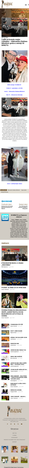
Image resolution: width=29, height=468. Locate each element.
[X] (18, 424)
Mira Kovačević (13, 358)
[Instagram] (11, 424)
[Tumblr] (14, 424)
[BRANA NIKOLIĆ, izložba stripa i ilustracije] (5, 385)
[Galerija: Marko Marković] (24, 460)
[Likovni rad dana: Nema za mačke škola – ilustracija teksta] (5, 364)
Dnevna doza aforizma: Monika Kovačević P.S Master (7, 207)
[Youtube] (21, 424)
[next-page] (5, 321)
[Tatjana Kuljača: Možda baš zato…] (5, 371)
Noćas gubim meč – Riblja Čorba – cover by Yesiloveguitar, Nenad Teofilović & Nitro (18, 377)
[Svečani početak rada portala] (14, 460)
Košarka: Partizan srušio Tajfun (18, 337)
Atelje (3, 359)
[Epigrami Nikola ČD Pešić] (5, 326)
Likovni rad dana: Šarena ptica (18, 350)
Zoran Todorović (5, 289)
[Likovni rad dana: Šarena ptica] (5, 351)
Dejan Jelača (23, 190)
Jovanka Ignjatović (14, 351)
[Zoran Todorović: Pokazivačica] (24, 449)
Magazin (3, 334)
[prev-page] (2, 321)
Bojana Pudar (13, 332)
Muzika (3, 307)
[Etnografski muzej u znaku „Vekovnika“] (14, 253)
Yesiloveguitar (13, 380)
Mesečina (4, 372)
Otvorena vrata (5, 353)
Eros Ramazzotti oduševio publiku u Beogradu (23, 207)
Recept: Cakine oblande (16, 331)
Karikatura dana (14, 343)
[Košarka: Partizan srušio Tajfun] (5, 339)
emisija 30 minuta (4, 192)
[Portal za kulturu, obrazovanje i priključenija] (7, 4)
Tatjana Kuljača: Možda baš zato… (19, 369)
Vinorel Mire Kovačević (16, 356)
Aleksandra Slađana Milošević (14, 190)
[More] (18, 197)
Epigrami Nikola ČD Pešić (16, 324)
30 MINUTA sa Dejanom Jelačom (19, 216)
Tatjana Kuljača (14, 371)
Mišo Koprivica (4, 266)
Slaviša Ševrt (13, 345)
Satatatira (4, 327)
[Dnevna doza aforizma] (5, 391)
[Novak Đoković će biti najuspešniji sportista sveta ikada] (4, 449)
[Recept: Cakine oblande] (5, 332)
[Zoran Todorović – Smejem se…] (5, 398)
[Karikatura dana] (5, 345)
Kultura (3, 260)
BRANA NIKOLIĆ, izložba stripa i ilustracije (18, 384)
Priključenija (4, 284)
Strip (3, 386)
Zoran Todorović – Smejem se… (18, 396)
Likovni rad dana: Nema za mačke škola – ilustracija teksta (18, 363)
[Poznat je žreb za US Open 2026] (14, 278)
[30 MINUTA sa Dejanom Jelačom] (5, 226)
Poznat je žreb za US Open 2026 (13, 287)
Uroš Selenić (13, 339)
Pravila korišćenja (20, 467)
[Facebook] (7, 424)
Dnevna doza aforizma (15, 390)
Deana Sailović (13, 326)
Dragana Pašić (13, 391)
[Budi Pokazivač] (4, 460)
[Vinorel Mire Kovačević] (5, 358)
